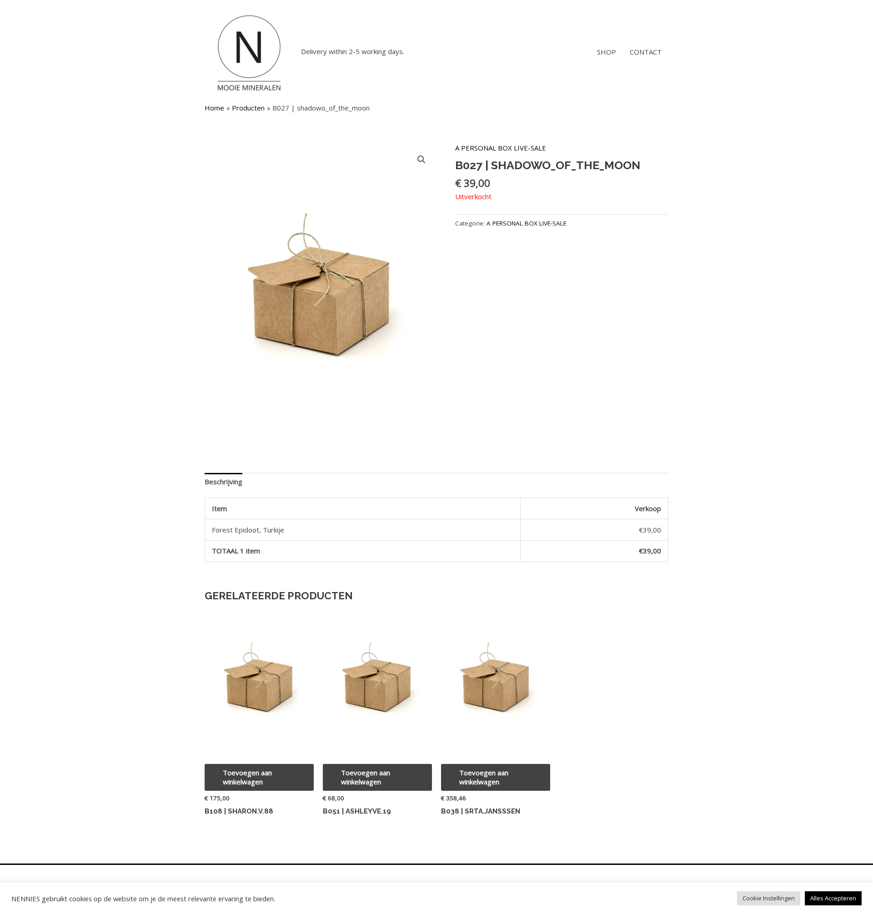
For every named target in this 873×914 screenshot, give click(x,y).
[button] (421, 159)
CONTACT (646, 51)
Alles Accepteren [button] (833, 898)
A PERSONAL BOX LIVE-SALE (500, 147)
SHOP (606, 51)
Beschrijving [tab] (223, 481)
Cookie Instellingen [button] (769, 898)
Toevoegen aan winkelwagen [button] (247, 777)
